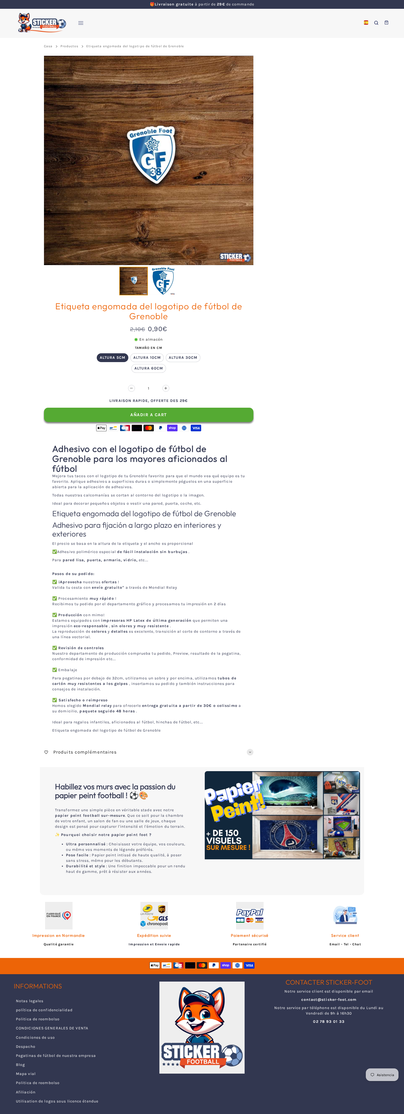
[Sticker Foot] (39, 23)
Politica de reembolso (38, 1019)
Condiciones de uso (35, 1037)
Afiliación (25, 1092)
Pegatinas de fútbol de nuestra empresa (56, 1055)
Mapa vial (26, 1073)
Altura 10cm (147, 357)
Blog (20, 1064)
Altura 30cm (183, 357)
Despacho (25, 1046)
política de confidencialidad (44, 1010)
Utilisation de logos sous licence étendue (57, 1101)
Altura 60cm (148, 368)
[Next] (245, 160)
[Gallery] (148, 176)
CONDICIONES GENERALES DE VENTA (52, 1028)
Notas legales (29, 1001)
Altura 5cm (112, 357)
